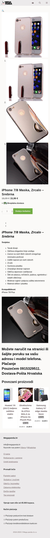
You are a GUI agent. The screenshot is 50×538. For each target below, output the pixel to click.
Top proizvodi (9, 495)
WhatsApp (31, 448)
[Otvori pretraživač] (39, 3)
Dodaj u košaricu (22, 211)
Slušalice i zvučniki (11, 480)
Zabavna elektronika (11, 487)
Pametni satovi (9, 476)
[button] (3, 11)
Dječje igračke (9, 491)
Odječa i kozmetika (11, 484)
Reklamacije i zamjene (12, 458)
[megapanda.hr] (6, 3)
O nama (6, 454)
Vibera (23, 448)
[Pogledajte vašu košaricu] (32, 3)
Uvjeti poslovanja (10, 462)
